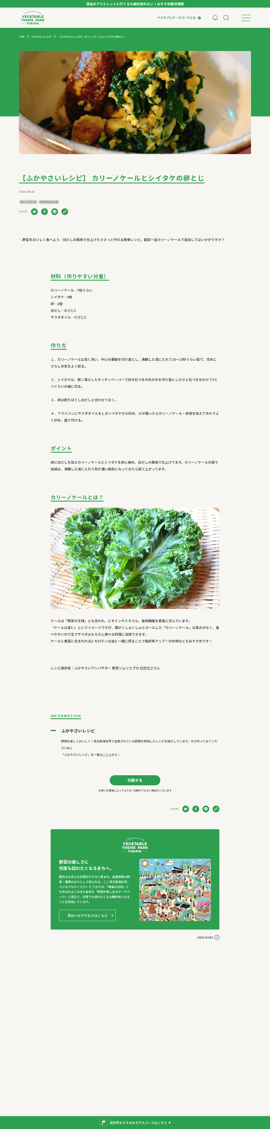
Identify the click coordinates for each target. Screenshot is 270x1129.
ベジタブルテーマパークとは (176, 17)
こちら (107, 754)
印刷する (135, 780)
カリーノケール (28, 202)
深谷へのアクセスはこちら (87, 915)
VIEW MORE (205, 937)
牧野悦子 (146, 667)
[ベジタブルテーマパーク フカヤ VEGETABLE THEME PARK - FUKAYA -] (33, 17)
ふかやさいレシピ (49, 202)
